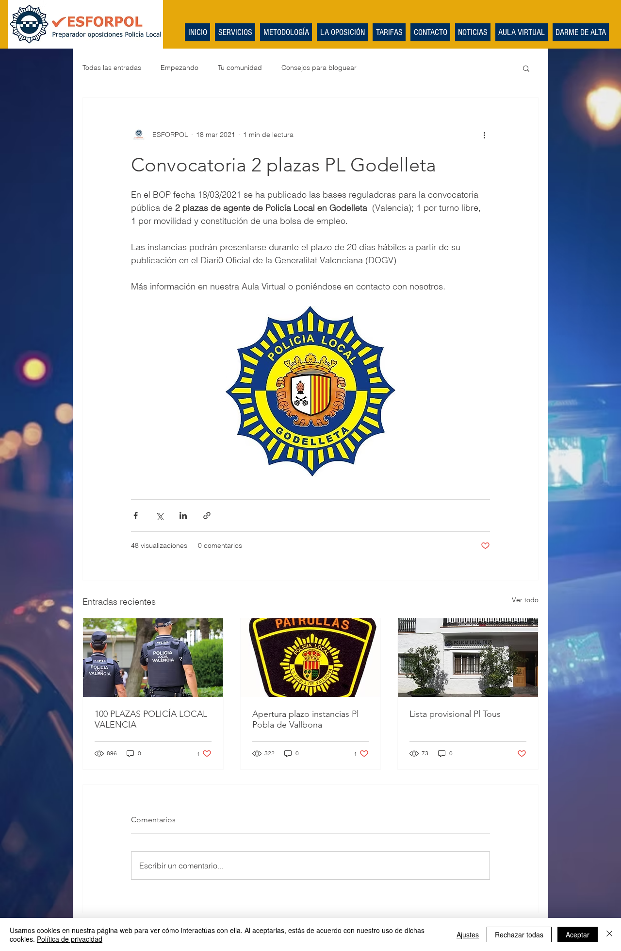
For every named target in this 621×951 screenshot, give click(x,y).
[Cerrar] (609, 934)
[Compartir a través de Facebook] (135, 515)
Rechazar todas (519, 934)
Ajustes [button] (468, 934)
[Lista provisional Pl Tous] (468, 657)
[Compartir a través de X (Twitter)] (159, 515)
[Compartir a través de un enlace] (207, 515)
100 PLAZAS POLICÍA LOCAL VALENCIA (151, 719)
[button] (526, 68)
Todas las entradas (111, 67)
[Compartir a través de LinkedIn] (183, 515)
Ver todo (525, 599)
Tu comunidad (240, 67)
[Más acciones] (484, 134)
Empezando (179, 67)
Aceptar (577, 934)
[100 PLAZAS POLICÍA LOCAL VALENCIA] (153, 657)
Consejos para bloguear (319, 67)
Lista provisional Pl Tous (455, 714)
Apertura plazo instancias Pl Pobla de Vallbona (305, 719)
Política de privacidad (69, 939)
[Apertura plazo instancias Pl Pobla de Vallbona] (311, 657)
